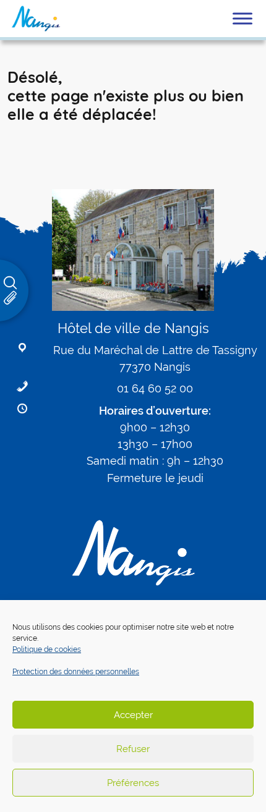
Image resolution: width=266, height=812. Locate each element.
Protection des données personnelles (75, 671)
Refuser (133, 748)
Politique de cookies (46, 649)
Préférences (133, 782)
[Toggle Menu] (242, 18)
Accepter (133, 714)
